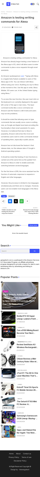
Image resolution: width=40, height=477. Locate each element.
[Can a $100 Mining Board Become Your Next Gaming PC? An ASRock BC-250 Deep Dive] (8, 332)
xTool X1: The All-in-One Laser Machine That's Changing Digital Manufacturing (27, 374)
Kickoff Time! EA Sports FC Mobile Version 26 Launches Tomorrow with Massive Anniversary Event (27, 388)
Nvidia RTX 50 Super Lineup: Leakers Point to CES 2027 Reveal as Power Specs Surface (27, 317)
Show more (33, 225)
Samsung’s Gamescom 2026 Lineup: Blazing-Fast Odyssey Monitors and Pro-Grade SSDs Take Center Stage (27, 417)
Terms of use (26, 457)
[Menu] (3, 4)
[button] (32, 4)
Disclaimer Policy (20, 461)
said (22, 76)
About (18, 454)
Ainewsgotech (24, 469)
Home (3, 12)
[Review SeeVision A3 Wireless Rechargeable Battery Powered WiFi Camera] (8, 346)
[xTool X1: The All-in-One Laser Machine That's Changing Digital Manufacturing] (8, 374)
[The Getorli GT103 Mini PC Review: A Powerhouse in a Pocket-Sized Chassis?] (8, 403)
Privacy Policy (14, 457)
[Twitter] (16, 201)
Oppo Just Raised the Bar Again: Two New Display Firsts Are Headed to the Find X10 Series (27, 431)
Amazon (9, 12)
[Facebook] (10, 201)
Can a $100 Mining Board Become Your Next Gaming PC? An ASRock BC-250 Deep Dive (27, 331)
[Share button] (27, 201)
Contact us (27, 454)
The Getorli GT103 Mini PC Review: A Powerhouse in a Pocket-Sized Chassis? (27, 403)
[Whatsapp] (22, 201)
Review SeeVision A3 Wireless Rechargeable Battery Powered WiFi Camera (27, 346)
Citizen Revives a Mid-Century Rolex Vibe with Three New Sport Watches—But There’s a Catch (27, 360)
